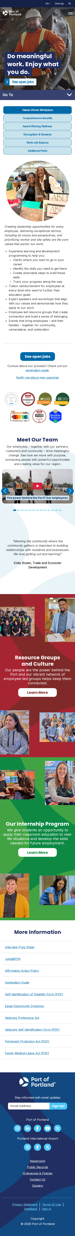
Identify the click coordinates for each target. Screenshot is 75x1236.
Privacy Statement (25, 1204)
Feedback (30, 1209)
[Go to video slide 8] (41, 510)
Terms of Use (51, 1204)
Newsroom (37, 1161)
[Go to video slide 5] (30, 510)
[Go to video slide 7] (37, 510)
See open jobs (37, 356)
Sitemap (59, 3)
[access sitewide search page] (69, 3)
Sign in (46, 1209)
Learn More (37, 692)
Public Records (37, 1167)
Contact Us (37, 1179)
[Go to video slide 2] (18, 510)
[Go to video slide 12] (56, 510)
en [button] (47, 3)
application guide (37, 370)
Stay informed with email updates (37, 1097)
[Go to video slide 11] (52, 510)
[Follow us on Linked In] (27, 1129)
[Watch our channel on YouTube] (47, 1129)
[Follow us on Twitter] (57, 1129)
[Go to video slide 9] (45, 510)
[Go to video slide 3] (22, 510)
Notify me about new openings (37, 377)
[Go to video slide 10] (49, 510)
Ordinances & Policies (37, 1173)
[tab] (37, 110)
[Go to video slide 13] (60, 510)
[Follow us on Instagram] (17, 1129)
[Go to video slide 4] (26, 510)
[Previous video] (5, 491)
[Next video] (70, 491)
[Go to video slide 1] (14, 510)
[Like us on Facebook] (37, 1129)
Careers (37, 1185)
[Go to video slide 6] (33, 510)
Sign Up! (58, 1106)
